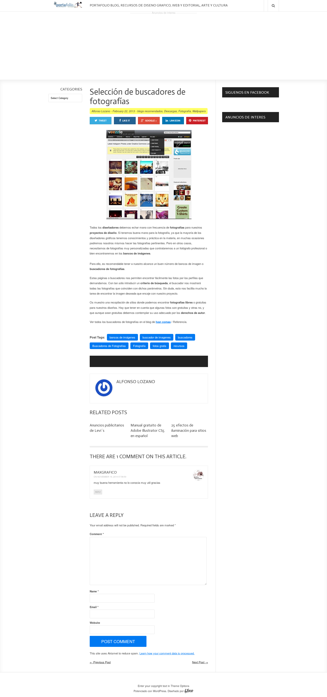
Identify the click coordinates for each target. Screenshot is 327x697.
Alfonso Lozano (101, 111)
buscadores (185, 337)
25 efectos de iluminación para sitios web (188, 430)
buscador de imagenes (156, 337)
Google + (151, 120)
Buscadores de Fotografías (109, 346)
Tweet (103, 120)
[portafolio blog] (68, 6)
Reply (98, 492)
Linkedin (175, 120)
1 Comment (130, 456)
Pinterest (199, 120)
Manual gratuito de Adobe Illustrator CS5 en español (147, 430)
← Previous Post (100, 662)
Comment (97, 534)
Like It (126, 120)
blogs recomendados (150, 111)
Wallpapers (199, 111)
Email (94, 607)
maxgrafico (105, 472)
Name (94, 591)
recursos (179, 346)
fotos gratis (159, 346)
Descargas (170, 111)
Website (95, 623)
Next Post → (200, 662)
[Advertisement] (163, 41)
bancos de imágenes (122, 337)
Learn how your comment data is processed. (167, 653)
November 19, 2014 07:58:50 (111, 476)
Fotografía (184, 111)
